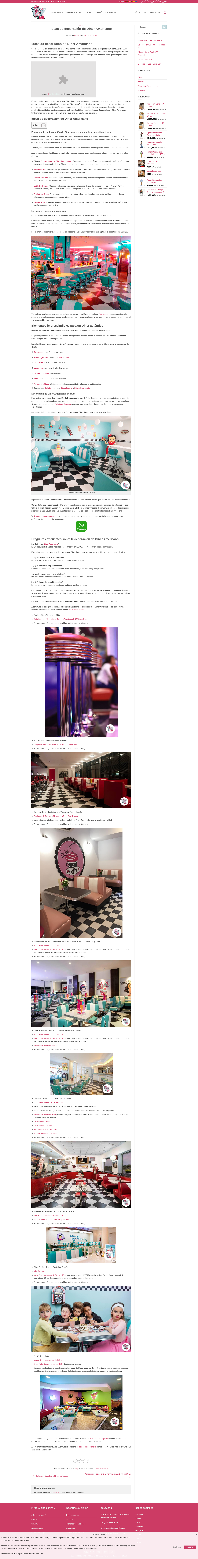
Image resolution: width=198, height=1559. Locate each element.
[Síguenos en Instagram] (146, 1)
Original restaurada (82, 388)
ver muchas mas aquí (77, 610)
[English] (122, 1)
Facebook (139, 1514)
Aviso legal (70, 1528)
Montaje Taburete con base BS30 (151, 40)
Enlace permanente (101, 1469)
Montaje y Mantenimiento (148, 86)
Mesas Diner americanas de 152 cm (48, 1360)
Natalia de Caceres (63, 404)
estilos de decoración (87, 1447)
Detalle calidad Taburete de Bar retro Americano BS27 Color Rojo (60, 619)
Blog (81, 25)
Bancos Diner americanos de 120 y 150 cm (51, 1219)
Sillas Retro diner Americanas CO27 (48, 945)
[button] (142, 12)
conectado (57, 1492)
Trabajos (69, 12)
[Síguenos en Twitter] (153, 1)
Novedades (79, 12)
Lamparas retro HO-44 (43, 1125)
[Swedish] (136, 1)
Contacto (69, 1519)
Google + (139, 1530)
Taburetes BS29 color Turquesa (46, 1045)
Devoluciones (37, 1528)
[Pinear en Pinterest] (87, 1461)
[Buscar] (136, 12)
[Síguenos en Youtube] (164, 1)
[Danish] (120, 1)
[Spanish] (134, 1)
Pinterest (139, 1526)
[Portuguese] (132, 1)
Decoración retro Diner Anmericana (56, 161)
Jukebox (48, 388)
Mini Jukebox (39, 1271)
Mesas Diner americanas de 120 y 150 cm (51, 1215)
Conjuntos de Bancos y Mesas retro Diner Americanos (56, 745)
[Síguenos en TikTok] (150, 1)
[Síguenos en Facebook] (142, 1)
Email (137, 1522)
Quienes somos (72, 1515)
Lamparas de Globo (42, 1121)
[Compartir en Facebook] (75, 1461)
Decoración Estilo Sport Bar (149, 64)
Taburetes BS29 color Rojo (45, 1114)
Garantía (34, 1524)
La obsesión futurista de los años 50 (151, 46)
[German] (126, 1)
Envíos (34, 1519)
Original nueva (66, 388)
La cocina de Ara (145, 59)
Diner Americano (51, 544)
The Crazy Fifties (90, 35)
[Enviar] (164, 27)
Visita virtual (111, 12)
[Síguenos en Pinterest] (161, 1)
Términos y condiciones (75, 1524)
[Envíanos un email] (157, 1)
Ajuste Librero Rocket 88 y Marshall (149, 53)
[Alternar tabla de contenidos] (42, 125)
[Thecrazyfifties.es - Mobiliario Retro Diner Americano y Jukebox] (38, 12)
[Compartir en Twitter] (79, 1461)
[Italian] (128, 1)
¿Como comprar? (38, 1515)
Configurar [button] (177, 1547)
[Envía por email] (83, 1461)
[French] (124, 1)
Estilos (141, 82)
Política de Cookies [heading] (98, 1534)
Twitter (138, 1518)
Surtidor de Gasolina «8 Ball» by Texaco (51, 1476)
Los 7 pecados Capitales (99, 1439)
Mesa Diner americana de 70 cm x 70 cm (50, 949)
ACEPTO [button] (190, 1547)
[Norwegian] (130, 1)
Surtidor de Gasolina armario (45, 1133)
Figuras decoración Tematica (45, 1129)
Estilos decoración (94, 12)
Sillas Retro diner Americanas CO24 (48, 1034)
